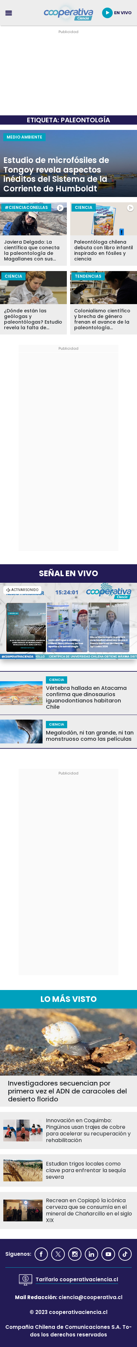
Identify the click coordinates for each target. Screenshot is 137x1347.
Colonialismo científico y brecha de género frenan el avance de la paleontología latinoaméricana (102, 319)
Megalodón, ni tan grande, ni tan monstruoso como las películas (90, 736)
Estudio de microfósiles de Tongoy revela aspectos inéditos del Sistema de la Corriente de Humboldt (56, 175)
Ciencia (83, 207)
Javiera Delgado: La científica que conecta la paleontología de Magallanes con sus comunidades (32, 250)
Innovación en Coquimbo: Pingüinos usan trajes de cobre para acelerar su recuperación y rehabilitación (88, 1130)
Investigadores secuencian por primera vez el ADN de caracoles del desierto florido (67, 1091)
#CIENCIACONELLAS (26, 207)
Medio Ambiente (24, 137)
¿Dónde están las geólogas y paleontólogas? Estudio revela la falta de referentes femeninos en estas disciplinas (33, 319)
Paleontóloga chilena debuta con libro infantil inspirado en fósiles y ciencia (103, 250)
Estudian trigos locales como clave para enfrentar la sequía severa (86, 1170)
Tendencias (88, 276)
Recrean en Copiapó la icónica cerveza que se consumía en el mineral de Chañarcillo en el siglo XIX (89, 1210)
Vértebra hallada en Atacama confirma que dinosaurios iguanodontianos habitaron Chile (86, 697)
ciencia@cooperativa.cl (90, 1297)
